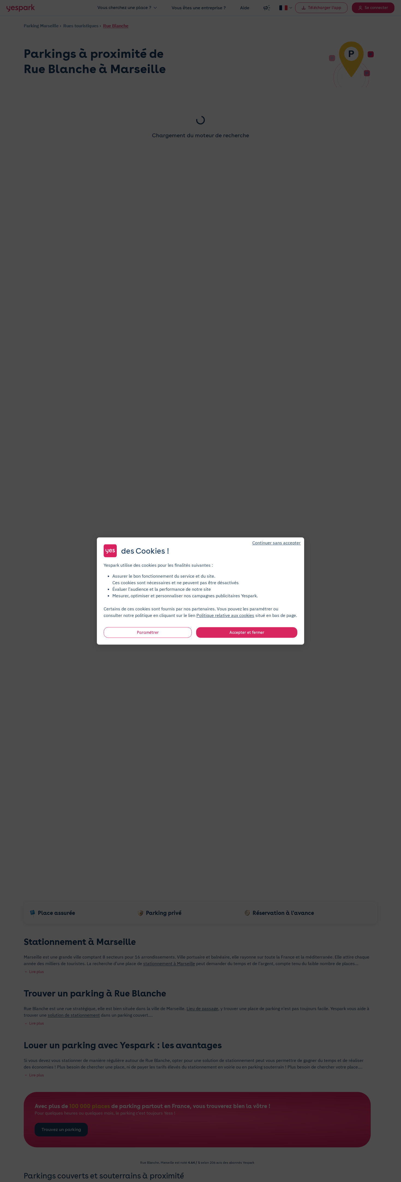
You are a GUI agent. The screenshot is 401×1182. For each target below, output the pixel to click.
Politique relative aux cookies (225, 615)
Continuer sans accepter (276, 542)
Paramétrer (148, 632)
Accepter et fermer (246, 632)
